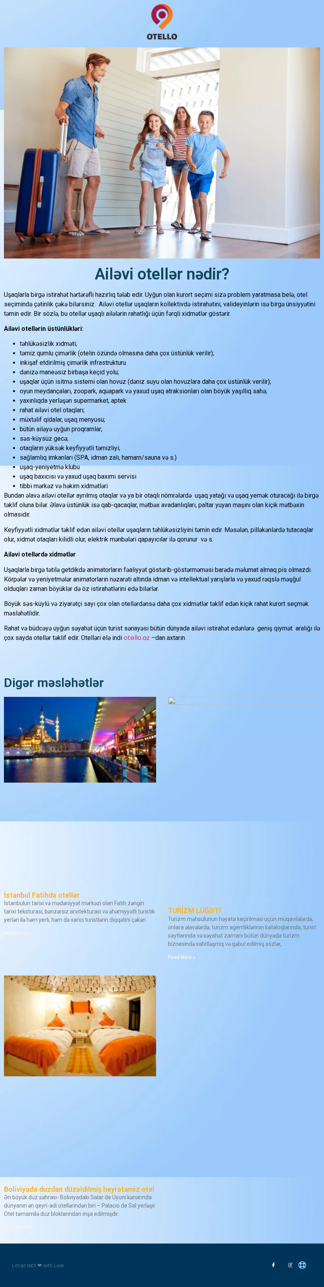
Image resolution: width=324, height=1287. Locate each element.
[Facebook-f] (273, 1265)
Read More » (17, 933)
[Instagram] (290, 1265)
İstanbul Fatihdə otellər (42, 895)
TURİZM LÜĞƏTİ (194, 910)
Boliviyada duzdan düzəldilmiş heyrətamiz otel (79, 1189)
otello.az (137, 637)
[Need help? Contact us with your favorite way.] (302, 1265)
